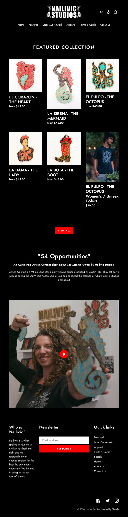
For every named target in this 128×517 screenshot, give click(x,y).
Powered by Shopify (109, 509)
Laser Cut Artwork (104, 442)
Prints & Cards (102, 452)
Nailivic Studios (93, 509)
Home (97, 461)
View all (64, 230)
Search (98, 457)
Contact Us (100, 471)
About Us (99, 466)
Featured (99, 437)
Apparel (98, 447)
